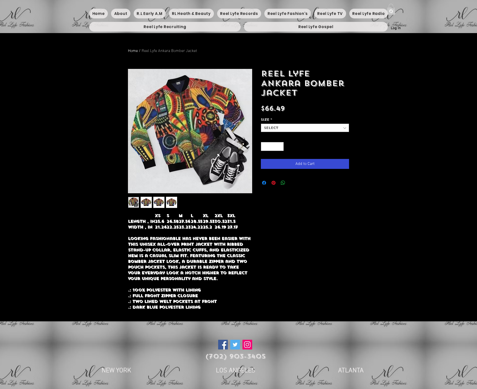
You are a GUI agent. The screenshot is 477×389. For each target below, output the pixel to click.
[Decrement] (265, 146)
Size (266, 120)
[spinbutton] (272, 146)
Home (133, 51)
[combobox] (305, 128)
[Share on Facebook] (264, 183)
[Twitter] (235, 344)
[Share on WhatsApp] (283, 183)
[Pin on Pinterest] (274, 183)
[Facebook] (223, 344)
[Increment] (280, 146)
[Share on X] (292, 183)
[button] (391, 9)
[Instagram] (247, 344)
